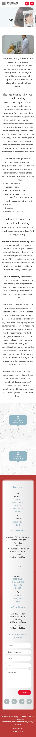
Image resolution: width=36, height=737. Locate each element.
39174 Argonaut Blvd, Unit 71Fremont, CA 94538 (18, 505)
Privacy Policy (27, 722)
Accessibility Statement (11, 722)
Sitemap (18, 724)
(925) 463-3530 (18, 600)
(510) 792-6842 (18, 523)
